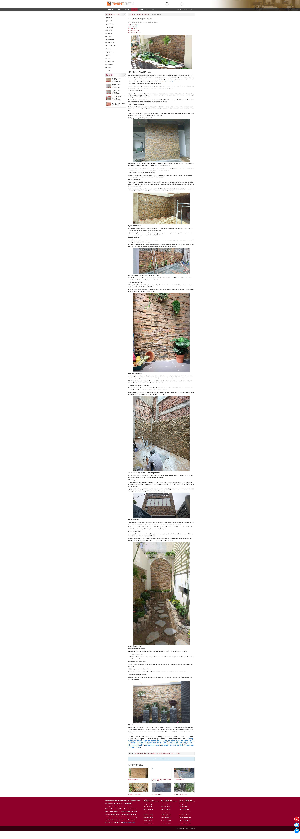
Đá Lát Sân (108, 49)
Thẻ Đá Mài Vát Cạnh (166, 809)
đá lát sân (152, 741)
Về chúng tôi (119, 9)
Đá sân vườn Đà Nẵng (148, 823)
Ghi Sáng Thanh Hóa (148, 817)
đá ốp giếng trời (185, 741)
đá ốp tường (177, 753)
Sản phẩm (127, 9)
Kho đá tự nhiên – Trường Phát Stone (169, 81)
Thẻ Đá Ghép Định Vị (165, 817)
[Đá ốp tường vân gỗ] (138, 772)
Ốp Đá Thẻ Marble (133, 28)
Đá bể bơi (107, 55)
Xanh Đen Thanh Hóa (148, 814)
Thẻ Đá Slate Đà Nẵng (166, 814)
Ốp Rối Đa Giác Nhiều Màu (135, 32)
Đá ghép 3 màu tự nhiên (134, 794)
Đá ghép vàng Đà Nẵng (168, 753)
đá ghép (154, 753)
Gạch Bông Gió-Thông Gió (185, 817)
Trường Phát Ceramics (190, 828)
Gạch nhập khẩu (109, 24)
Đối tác (147, 9)
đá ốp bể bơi (181, 743)
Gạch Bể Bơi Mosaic (183, 806)
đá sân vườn (162, 741)
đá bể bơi (171, 743)
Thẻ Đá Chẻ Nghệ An (166, 806)
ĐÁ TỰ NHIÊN (108, 36)
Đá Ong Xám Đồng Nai (149, 804)
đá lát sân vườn (140, 741)
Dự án (140, 9)
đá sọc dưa (151, 743)
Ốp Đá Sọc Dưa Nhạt (134, 30)
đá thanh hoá (138, 745)
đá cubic (156, 745)
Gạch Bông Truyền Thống (184, 814)
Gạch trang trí (109, 27)
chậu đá (107, 71)
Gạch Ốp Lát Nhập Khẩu (184, 804)
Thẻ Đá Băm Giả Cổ (165, 812)
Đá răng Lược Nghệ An (166, 820)
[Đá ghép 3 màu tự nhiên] (138, 787)
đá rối (143, 743)
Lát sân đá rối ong (133, 26)
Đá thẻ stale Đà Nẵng (166, 823)
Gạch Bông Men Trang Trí (184, 812)
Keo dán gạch (109, 64)
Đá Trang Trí (108, 33)
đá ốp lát (148, 745)
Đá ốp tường (108, 30)
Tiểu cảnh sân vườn (110, 46)
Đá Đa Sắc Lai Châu (148, 806)
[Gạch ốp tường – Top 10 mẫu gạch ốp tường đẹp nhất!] (161, 772)
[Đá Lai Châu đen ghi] (161, 787)
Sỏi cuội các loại (109, 61)
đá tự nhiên (143, 753)
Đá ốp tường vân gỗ (133, 779)
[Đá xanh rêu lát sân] (184, 772)
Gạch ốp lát (108, 17)
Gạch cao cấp (108, 21)
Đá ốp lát (107, 58)
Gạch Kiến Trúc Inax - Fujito (185, 823)
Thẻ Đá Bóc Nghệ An (166, 804)
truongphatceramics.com (129, 822)
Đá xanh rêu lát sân (179, 779)
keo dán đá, (174, 745)
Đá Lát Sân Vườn (109, 39)
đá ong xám (162, 743)
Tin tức (134, 9)
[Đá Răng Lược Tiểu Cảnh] (184, 787)
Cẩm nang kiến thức (141, 14)
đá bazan (165, 745)
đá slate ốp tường (137, 753)
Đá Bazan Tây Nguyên (148, 820)
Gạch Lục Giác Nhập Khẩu (185, 820)
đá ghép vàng (160, 753)
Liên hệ (153, 9)
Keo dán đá (108, 67)
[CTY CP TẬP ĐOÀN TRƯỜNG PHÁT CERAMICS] (120, 3)
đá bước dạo (185, 745)
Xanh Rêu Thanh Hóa (148, 812)
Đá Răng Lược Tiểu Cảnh (180, 794)
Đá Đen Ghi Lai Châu (148, 809)
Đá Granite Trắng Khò (134, 24)
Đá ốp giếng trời (109, 52)
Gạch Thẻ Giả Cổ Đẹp (184, 809)
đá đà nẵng (149, 753)
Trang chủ (110, 9)
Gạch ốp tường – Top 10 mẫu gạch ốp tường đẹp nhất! (161, 780)
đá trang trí (173, 741)
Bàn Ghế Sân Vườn (110, 42)
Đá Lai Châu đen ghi (156, 794)
